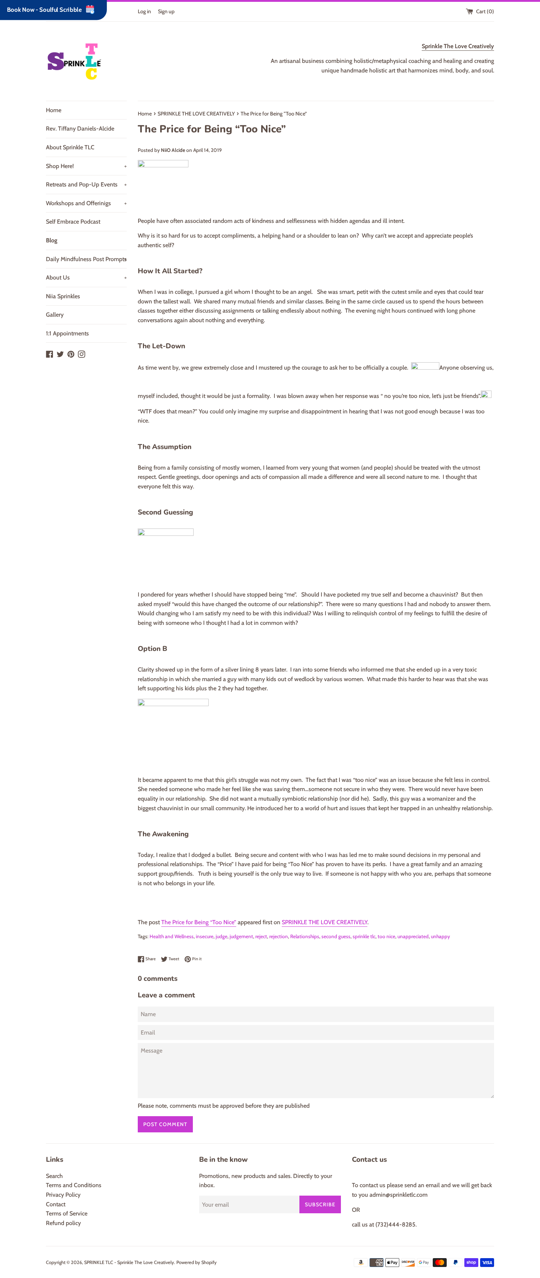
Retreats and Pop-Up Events (86, 184)
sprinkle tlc (364, 936)
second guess (335, 936)
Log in (144, 11)
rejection (278, 936)
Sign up (166, 11)
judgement (241, 936)
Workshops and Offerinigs (86, 203)
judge (221, 936)
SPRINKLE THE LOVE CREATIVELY (324, 922)
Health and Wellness (172, 936)
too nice (386, 936)
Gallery (55, 314)
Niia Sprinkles (63, 296)
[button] (316, 913)
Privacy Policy (63, 1194)
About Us (86, 277)
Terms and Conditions (73, 1185)
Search (54, 1175)
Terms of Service (66, 1213)
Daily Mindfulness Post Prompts (86, 259)
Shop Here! (86, 166)
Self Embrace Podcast (73, 221)
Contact (55, 1204)
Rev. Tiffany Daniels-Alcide (80, 128)
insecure (204, 936)
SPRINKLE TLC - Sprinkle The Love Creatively (129, 1262)
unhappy (440, 936)
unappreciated (413, 936)
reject (261, 936)
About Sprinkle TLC (70, 147)
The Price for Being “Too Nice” (198, 922)
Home (53, 110)
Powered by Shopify (196, 1262)
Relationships (304, 936)
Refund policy (63, 1223)
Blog (51, 240)
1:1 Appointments (67, 333)
